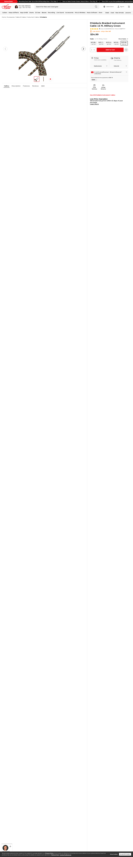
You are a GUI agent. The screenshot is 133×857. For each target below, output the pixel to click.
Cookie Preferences (65, 855)
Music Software (92, 12)
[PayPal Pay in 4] (94, 80)
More (100, 12)
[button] (22, 6)
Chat (20, 7)
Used (112, 12)
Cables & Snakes (21, 17)
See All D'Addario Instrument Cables (102, 95)
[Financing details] (126, 72)
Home (4, 17)
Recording (51, 12)
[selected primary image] (44, 48)
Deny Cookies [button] (114, 854)
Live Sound (60, 12)
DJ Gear (37, 12)
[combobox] (93, 50)
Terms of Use (55, 855)
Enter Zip (116, 66)
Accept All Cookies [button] (125, 854)
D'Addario (43, 17)
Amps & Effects (14, 12)
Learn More (94, 104)
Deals (107, 12)
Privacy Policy (49, 853)
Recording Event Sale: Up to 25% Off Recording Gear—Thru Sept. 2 (38, 1)
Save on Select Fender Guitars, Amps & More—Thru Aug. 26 (80, 1)
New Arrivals (119, 12)
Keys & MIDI (24, 12)
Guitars (4, 12)
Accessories (69, 12)
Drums (31, 12)
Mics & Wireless (80, 12)
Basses (44, 12)
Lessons (128, 12)
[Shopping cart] (128, 6)
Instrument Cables (33, 17)
